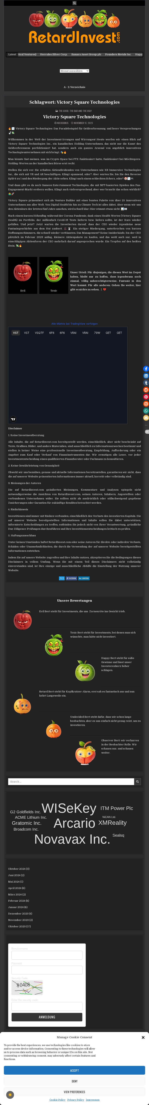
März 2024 (15, 894)
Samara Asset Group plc (77, 54)
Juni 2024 (14, 875)
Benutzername (19, 948)
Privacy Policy (75, 1100)
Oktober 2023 (17, 926)
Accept (74, 1070)
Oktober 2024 (16, 868)
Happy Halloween (137, 54)
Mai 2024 (14, 881)
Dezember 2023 (18, 913)
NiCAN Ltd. (109, 817)
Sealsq (118, 835)
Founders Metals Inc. (109, 54)
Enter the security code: (24, 1000)
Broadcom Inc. (26, 829)
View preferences (74, 1092)
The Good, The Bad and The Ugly (75, 110)
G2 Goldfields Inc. (25, 812)
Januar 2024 (16, 907)
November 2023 (18, 920)
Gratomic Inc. (27, 823)
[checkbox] (10, 1095)
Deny (74, 1081)
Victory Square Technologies (74, 117)
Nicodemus (62, 123)
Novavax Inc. (72, 839)
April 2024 (14, 888)
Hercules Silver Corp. (45, 54)
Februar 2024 (16, 900)
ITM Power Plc (116, 808)
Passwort (16, 963)
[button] (143, 1037)
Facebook (73, 578)
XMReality (112, 822)
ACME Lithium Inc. (31, 817)
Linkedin (86, 578)
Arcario (74, 823)
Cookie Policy (57, 1100)
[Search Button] (74, 3)
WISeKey (69, 808)
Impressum (93, 1100)
